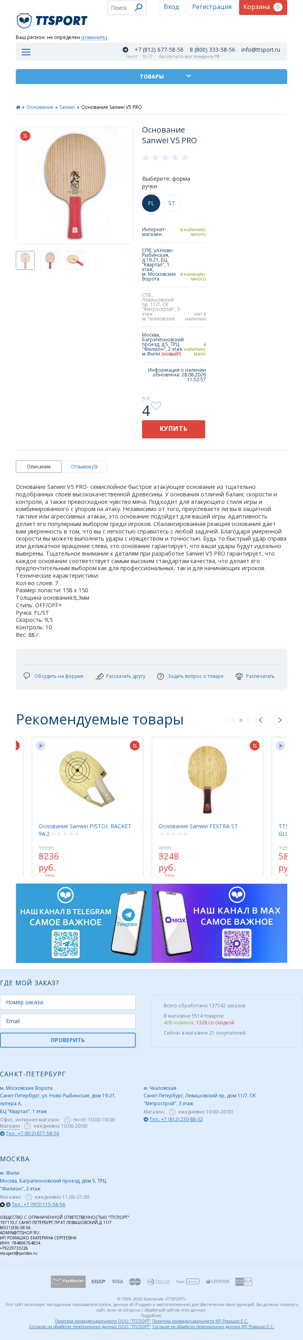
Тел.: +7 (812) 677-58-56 (32, 1133)
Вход (171, 6)
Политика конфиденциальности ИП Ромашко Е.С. (200, 1321)
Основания (39, 107)
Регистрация (212, 6)
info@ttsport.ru (260, 49)
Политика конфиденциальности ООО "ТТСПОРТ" (103, 1321)
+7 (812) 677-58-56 (159, 49)
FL (151, 203)
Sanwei (67, 107)
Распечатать (260, 676)
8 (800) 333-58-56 (212, 49)
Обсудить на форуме (59, 676)
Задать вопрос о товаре (196, 676)
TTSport (53, 17)
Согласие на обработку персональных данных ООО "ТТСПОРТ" (90, 1326)
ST (171, 203)
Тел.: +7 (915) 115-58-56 (38, 1204)
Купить (174, 428)
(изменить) (94, 37)
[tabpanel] (208, 802)
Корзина (261, 6)
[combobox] (126, 7)
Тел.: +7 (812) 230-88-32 (176, 1119)
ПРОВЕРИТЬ (68, 1040)
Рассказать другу (125, 676)
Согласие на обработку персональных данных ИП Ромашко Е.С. (213, 1326)
